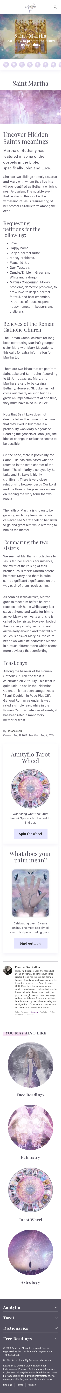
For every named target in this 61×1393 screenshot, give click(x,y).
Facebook (30, 1015)
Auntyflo (11, 1307)
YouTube (43, 1012)
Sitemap (7, 1385)
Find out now (30, 943)
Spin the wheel (30, 833)
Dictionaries (15, 1328)
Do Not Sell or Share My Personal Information (27, 1360)
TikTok (52, 1012)
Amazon (34, 1012)
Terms (19, 1385)
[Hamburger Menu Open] (5, 7)
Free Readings (17, 1338)
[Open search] (55, 7)
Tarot (8, 1318)
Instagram (19, 1015)
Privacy (31, 1385)
